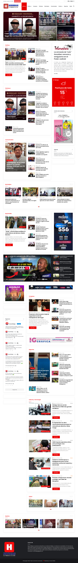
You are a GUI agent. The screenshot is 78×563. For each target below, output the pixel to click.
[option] (39, 26)
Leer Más (9, 74)
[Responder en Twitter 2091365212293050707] (6, 367)
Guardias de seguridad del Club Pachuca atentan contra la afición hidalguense (66, 382)
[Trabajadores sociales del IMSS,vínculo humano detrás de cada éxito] (36, 503)
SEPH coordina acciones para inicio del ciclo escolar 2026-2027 (15, 64)
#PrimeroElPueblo (9, 383)
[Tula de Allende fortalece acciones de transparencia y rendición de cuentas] (65, 191)
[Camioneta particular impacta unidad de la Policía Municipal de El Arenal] (8, 128)
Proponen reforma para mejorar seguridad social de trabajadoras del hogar (39, 315)
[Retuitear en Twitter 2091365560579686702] (8, 339)
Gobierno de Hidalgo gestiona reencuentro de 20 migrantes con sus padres (42, 62)
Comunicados (54, 6)
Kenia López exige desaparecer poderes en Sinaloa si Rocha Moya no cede (65, 303)
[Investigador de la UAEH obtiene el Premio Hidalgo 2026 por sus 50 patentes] (15, 157)
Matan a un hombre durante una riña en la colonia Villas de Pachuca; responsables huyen (38, 1)
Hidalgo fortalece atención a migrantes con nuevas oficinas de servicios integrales (42, 70)
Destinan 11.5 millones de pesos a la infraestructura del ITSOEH (42, 146)
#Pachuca (13, 381)
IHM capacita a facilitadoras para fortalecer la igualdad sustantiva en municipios (42, 79)
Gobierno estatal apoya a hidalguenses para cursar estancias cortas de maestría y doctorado (62, 462)
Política (29, 6)
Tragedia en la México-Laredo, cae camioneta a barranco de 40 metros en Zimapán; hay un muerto (47, 35)
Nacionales (8, 213)
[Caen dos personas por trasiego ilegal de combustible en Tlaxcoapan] (21, 26)
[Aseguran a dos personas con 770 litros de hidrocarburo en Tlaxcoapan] (31, 120)
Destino (7, 516)
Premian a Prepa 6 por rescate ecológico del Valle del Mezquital (61, 479)
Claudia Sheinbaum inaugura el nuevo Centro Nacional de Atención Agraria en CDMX (42, 229)
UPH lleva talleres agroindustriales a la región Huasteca (29, 201)
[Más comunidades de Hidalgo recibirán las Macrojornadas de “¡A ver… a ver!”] (66, 503)
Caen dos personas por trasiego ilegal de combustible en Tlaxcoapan (21, 34)
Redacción (8, 61)
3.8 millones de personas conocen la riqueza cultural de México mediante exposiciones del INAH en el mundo (42, 246)
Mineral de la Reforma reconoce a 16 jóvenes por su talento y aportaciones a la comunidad (65, 21)
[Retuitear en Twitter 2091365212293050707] (8, 367)
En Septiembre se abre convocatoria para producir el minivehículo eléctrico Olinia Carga (61, 425)
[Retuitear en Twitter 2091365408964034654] (8, 351)
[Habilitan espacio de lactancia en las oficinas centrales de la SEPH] (31, 167)
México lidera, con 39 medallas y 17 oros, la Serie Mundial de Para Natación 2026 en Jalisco (43, 390)
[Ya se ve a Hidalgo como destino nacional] (48, 523)
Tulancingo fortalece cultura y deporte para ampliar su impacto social (65, 374)
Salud (71, 6)
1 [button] (38, 206)
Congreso (35, 6)
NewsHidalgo (10, 331)
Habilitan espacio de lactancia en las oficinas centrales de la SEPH (42, 169)
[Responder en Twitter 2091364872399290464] (6, 385)
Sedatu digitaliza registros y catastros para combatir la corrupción (42, 153)
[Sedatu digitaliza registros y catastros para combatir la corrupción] (31, 152)
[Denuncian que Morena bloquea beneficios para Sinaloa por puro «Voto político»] (31, 235)
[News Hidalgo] (11, 6)
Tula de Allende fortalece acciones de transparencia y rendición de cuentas (64, 201)
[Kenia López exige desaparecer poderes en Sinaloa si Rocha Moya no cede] (55, 301)
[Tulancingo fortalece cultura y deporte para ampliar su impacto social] (55, 373)
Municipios (46, 6)
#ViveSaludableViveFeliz (10, 365)
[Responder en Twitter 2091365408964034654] (6, 351)
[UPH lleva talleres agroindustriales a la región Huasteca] (30, 191)
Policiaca (41, 6)
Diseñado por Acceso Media (49, 560)
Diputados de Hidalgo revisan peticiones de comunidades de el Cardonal (64, 329)
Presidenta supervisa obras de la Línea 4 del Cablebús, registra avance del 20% (42, 220)
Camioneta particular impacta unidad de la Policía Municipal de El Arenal (18, 130)
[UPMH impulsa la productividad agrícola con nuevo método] (48, 191)
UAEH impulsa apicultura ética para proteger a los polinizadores (61, 443)
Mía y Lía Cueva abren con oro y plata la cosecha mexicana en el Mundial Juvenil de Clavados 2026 (65, 357)
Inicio (24, 6)
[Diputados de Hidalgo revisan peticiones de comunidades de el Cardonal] (55, 327)
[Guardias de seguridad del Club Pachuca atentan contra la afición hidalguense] (55, 380)
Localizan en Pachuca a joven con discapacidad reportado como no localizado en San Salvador (47, 21)
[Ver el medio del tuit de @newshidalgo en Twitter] (14, 337)
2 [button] (39, 206)
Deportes (66, 6)
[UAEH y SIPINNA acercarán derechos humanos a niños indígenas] (31, 174)
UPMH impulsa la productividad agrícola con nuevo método (47, 200)
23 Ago (15, 331)
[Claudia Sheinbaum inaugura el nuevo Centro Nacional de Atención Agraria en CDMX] (31, 227)
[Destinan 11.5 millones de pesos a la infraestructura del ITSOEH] (31, 145)
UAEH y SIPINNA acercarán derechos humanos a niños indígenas (42, 176)
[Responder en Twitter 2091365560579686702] (6, 339)
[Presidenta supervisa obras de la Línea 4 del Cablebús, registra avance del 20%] (31, 219)
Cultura (60, 6)
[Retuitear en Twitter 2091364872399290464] (8, 385)
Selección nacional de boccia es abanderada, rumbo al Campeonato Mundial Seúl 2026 (65, 366)
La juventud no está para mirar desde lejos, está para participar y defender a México (65, 320)
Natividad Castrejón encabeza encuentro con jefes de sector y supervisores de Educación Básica (42, 53)
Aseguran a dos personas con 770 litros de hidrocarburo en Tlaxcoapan (42, 122)
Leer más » (9, 244)
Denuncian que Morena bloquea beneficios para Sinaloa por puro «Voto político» (42, 237)
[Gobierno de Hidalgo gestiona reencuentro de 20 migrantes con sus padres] (31, 60)
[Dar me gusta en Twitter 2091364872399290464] (11, 385)
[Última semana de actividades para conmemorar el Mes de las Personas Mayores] (31, 159)
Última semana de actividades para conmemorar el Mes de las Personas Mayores (42, 161)
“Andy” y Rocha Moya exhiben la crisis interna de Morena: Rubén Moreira (15, 233)
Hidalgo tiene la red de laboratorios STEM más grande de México (62, 406)
